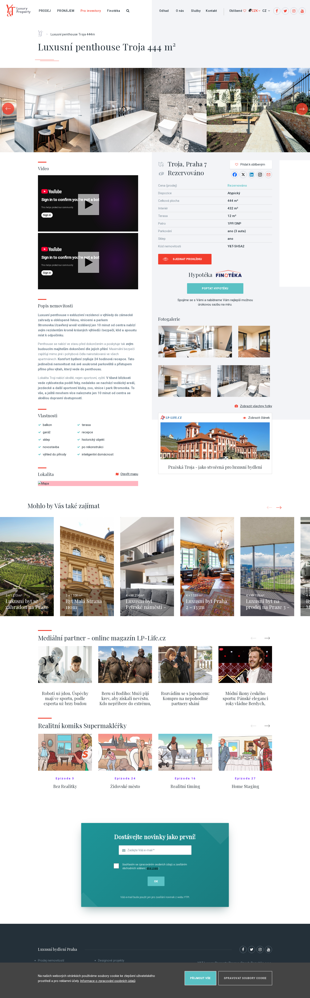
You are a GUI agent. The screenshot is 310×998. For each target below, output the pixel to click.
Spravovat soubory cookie (245, 978)
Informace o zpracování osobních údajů (107, 981)
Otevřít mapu (129, 474)
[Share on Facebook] (234, 174)
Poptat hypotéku (215, 288)
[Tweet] (243, 174)
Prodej (45, 10)
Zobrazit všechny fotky (256, 406)
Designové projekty (111, 960)
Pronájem (65, 10)
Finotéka (113, 10)
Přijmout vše (200, 978)
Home (42, 32)
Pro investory (91, 10)
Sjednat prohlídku (187, 259)
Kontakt (211, 10)
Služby (196, 10)
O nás (180, 10)
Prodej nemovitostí (51, 960)
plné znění (152, 868)
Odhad (164, 10)
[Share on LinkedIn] (251, 174)
